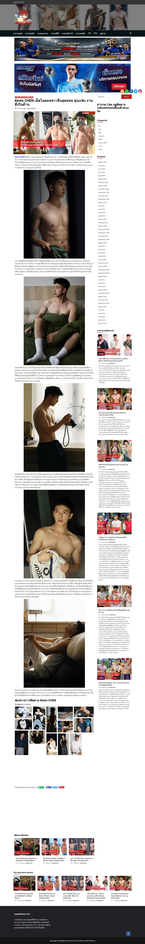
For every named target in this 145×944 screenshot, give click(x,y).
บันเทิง (100, 139)
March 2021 (102, 323)
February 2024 (103, 263)
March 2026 (102, 179)
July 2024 (101, 246)
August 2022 (102, 296)
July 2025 (101, 206)
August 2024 (102, 243)
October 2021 (103, 300)
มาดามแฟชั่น (80, 33)
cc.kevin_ (27, 704)
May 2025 (101, 212)
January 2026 (102, 186)
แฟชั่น (100, 149)
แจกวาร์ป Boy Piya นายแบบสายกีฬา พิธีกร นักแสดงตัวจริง (71, 896)
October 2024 (103, 236)
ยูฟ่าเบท (103, 33)
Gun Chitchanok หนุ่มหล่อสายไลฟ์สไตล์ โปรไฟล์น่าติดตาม (24, 896)
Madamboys (31, 108)
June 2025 (101, 209)
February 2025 (103, 223)
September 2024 (103, 239)
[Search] (130, 33)
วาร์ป (31, 97)
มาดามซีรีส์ (55, 33)
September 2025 (103, 199)
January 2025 (102, 226)
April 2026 (101, 175)
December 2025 (103, 189)
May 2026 (101, 172)
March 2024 (102, 259)
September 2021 (103, 303)
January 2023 (102, 290)
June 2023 (101, 283)
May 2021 (101, 317)
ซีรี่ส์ (99, 132)
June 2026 (101, 169)
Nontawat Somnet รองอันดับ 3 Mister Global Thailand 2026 (47, 896)
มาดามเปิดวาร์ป (67, 33)
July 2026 (101, 165)
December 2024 (103, 229)
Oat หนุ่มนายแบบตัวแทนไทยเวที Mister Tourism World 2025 (119, 896)
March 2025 (102, 219)
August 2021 (102, 306)
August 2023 (102, 276)
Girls (95, 33)
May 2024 (101, 253)
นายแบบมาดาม (42, 33)
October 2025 (103, 196)
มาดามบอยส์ (17, 33)
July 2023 (101, 280)
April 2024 (101, 256)
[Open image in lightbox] (23, 712)
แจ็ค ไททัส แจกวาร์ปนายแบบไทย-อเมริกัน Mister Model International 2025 (96, 896)
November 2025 (103, 192)
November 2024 (103, 233)
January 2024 (102, 266)
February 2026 (103, 182)
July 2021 (101, 310)
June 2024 (101, 249)
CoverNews (79, 941)
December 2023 (103, 270)
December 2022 (103, 293)
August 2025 (102, 202)
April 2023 (101, 286)
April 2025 (101, 216)
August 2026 (102, 162)
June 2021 (101, 313)
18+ (89, 33)
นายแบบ (17, 97)
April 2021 (101, 320)
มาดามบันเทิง (29, 33)
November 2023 (103, 273)
